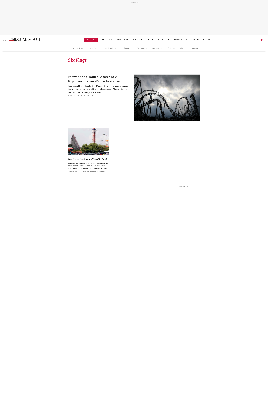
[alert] (19, 365)
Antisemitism (157, 48)
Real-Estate (94, 48)
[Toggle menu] (4, 39)
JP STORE (206, 40)
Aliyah (182, 48)
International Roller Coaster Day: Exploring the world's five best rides (94, 79)
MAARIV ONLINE (88, 96)
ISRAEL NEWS (107, 40)
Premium (194, 48)
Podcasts (171, 48)
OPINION (195, 40)
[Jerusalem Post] (23, 39)
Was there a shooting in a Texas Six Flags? (87, 159)
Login (261, 40)
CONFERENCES (91, 40)
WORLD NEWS (122, 40)
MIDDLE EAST (137, 40)
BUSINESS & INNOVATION (158, 40)
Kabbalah (127, 48)
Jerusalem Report (77, 48)
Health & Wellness (111, 48)
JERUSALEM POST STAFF (90, 172)
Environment (142, 48)
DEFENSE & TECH (180, 40)
